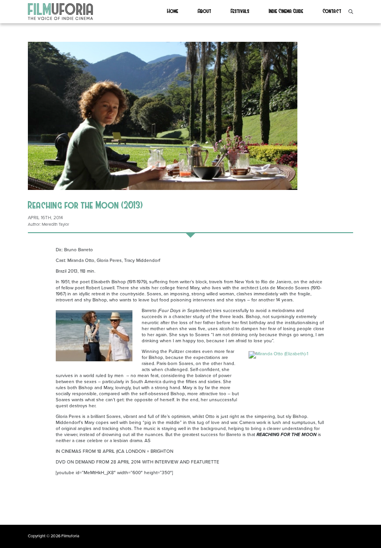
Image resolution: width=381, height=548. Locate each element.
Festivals (240, 10)
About (204, 10)
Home (172, 10)
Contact (332, 10)
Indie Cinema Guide (286, 10)
